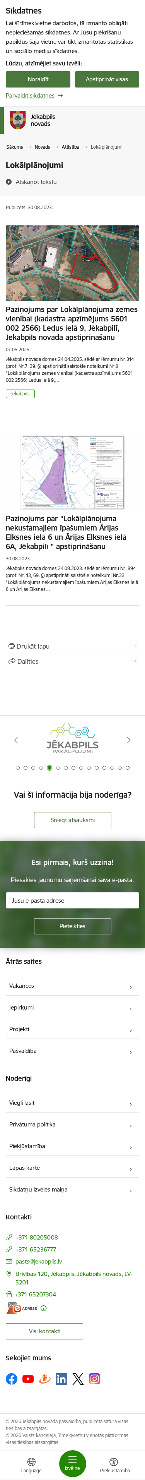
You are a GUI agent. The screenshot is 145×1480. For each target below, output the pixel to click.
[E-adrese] (21, 1308)
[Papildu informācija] (43, 1308)
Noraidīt (38, 79)
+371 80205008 (36, 1237)
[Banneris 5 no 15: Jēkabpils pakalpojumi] (72, 740)
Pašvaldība (23, 1050)
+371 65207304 (35, 1294)
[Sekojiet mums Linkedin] (61, 1379)
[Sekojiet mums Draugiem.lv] (45, 1379)
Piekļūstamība (27, 1146)
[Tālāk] (129, 740)
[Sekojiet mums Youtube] (28, 1378)
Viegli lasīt (21, 1102)
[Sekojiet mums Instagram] (95, 1378)
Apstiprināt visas (107, 79)
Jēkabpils (20, 394)
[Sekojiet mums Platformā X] (78, 1379)
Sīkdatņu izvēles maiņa (38, 1189)
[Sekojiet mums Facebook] (11, 1379)
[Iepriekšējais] (16, 740)
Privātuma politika (32, 1124)
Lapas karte (24, 1167)
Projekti (19, 1029)
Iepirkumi (21, 1007)
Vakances (21, 985)
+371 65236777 (35, 1249)
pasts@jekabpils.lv (38, 1261)
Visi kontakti (44, 1331)
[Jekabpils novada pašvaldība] (55, 129)
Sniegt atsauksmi (73, 820)
